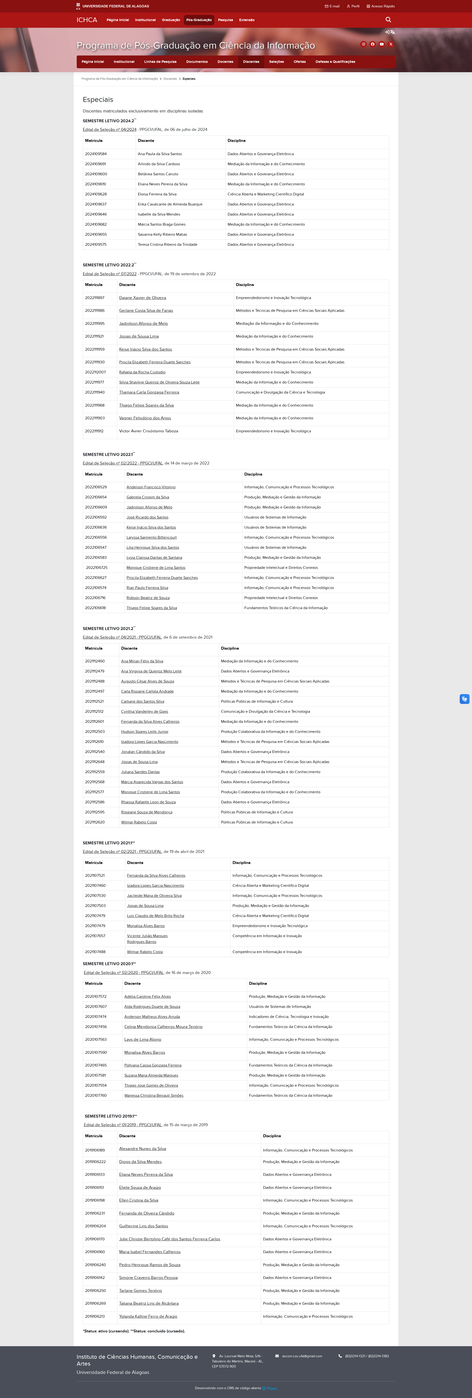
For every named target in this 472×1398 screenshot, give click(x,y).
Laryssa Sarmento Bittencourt (152, 537)
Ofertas (300, 61)
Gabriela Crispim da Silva (148, 497)
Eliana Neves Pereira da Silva (146, 1174)
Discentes (251, 61)
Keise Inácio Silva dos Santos (145, 349)
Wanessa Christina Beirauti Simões (153, 1095)
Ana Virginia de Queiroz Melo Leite (151, 671)
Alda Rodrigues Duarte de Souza (152, 1006)
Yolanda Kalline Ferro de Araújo (148, 1316)
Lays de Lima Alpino (142, 1039)
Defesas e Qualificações (335, 61)
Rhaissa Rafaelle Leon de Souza (148, 802)
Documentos (197, 61)
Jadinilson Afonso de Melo (143, 323)
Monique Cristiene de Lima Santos (156, 567)
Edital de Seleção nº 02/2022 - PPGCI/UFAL (123, 463)
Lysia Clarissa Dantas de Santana (154, 557)
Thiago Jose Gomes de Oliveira (151, 1085)
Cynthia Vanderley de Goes (144, 711)
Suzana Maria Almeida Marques (151, 1075)
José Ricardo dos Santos (147, 517)
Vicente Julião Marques (147, 935)
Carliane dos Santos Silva (142, 701)
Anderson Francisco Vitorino (151, 487)
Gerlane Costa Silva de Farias (146, 310)
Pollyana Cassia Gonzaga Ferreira (152, 1065)
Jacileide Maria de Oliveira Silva (154, 895)
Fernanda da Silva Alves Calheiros (150, 721)
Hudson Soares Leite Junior (144, 731)
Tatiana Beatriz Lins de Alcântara (149, 1303)
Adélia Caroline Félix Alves (147, 996)
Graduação (171, 20)
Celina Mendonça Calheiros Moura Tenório (163, 1026)
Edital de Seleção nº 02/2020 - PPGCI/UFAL (124, 972)
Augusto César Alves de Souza (147, 681)
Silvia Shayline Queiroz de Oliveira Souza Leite (159, 382)
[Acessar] (387, 32)
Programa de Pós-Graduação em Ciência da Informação (196, 45)
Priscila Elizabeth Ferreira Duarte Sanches (155, 362)
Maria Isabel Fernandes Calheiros (150, 1251)
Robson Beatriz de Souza (148, 597)
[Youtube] (381, 44)
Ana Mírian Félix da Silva (142, 661)
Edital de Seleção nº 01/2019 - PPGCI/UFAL (123, 1125)
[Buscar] (389, 20)
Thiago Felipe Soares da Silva (146, 405)
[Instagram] (363, 44)
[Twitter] (390, 44)
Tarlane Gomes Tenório (140, 1290)
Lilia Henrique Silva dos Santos (153, 547)
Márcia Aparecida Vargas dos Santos (152, 782)
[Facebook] (372, 44)
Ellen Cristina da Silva (138, 1200)
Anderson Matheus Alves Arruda (152, 1016)
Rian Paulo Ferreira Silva (147, 587)
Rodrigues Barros (141, 941)
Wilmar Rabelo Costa (139, 822)
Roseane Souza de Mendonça (146, 812)
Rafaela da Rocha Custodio (142, 372)
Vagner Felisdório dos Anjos (145, 418)
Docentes (225, 61)
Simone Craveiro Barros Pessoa (148, 1277)
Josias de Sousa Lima (139, 336)
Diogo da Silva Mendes (140, 1161)
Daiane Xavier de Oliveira (142, 297)
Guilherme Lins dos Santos (143, 1226)
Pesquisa (225, 20)
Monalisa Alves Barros (146, 925)
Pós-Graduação (199, 20)
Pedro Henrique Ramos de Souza (149, 1264)
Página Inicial (118, 20)
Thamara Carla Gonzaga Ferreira (149, 392)
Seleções (276, 61)
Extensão (247, 20)
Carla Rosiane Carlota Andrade (147, 691)
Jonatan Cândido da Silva (143, 751)
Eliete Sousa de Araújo (140, 1187)
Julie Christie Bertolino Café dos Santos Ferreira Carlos (169, 1239)
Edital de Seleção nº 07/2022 (110, 274)
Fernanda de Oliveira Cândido (146, 1213)
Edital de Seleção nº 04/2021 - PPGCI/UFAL (122, 637)
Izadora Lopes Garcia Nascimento (149, 741)
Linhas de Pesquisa (160, 61)
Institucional (145, 20)
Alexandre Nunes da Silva (142, 1148)
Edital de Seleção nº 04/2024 (109, 129)
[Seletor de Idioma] (392, 32)
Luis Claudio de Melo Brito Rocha (155, 915)
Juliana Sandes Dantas (140, 771)
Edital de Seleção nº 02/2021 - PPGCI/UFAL (122, 851)
